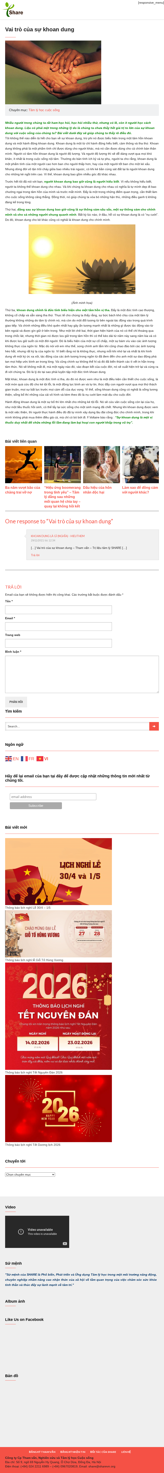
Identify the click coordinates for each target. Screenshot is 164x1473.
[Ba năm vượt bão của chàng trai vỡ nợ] (23, 464)
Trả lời (35, 555)
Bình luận (13, 651)
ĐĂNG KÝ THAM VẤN (42, 1451)
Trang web (12, 635)
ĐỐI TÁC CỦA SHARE (103, 1451)
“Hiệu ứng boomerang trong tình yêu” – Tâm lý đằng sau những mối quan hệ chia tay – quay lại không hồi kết (62, 497)
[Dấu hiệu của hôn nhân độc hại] (101, 464)
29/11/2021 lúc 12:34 (43, 540)
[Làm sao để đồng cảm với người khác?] (140, 464)
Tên (9, 601)
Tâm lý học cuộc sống (44, 110)
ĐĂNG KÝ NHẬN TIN (72, 1451)
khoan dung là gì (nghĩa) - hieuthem (58, 536)
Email (10, 618)
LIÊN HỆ (126, 1451)
